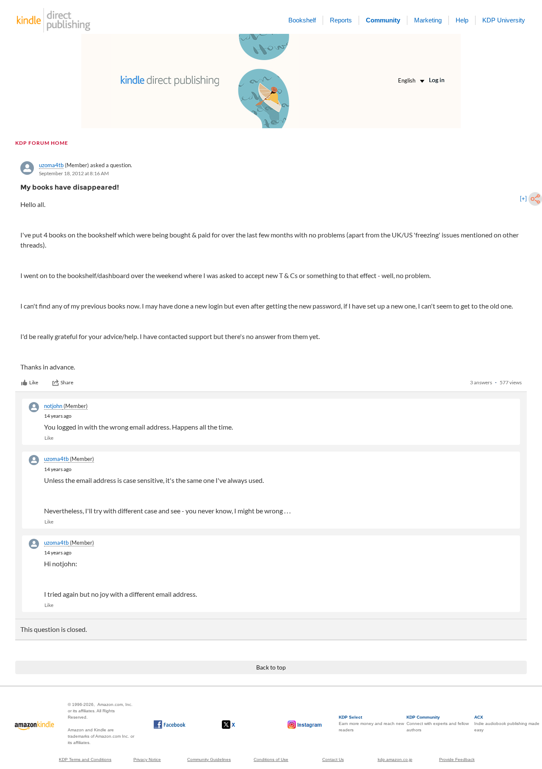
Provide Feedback (457, 759)
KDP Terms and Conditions (85, 759)
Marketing (428, 20)
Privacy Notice (147, 759)
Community (383, 20)
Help (462, 20)
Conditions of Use (271, 759)
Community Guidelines (209, 759)
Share (67, 382)
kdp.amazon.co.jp (395, 759)
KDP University (503, 20)
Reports (341, 20)
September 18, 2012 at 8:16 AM (74, 173)
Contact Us (333, 759)
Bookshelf (302, 20)
